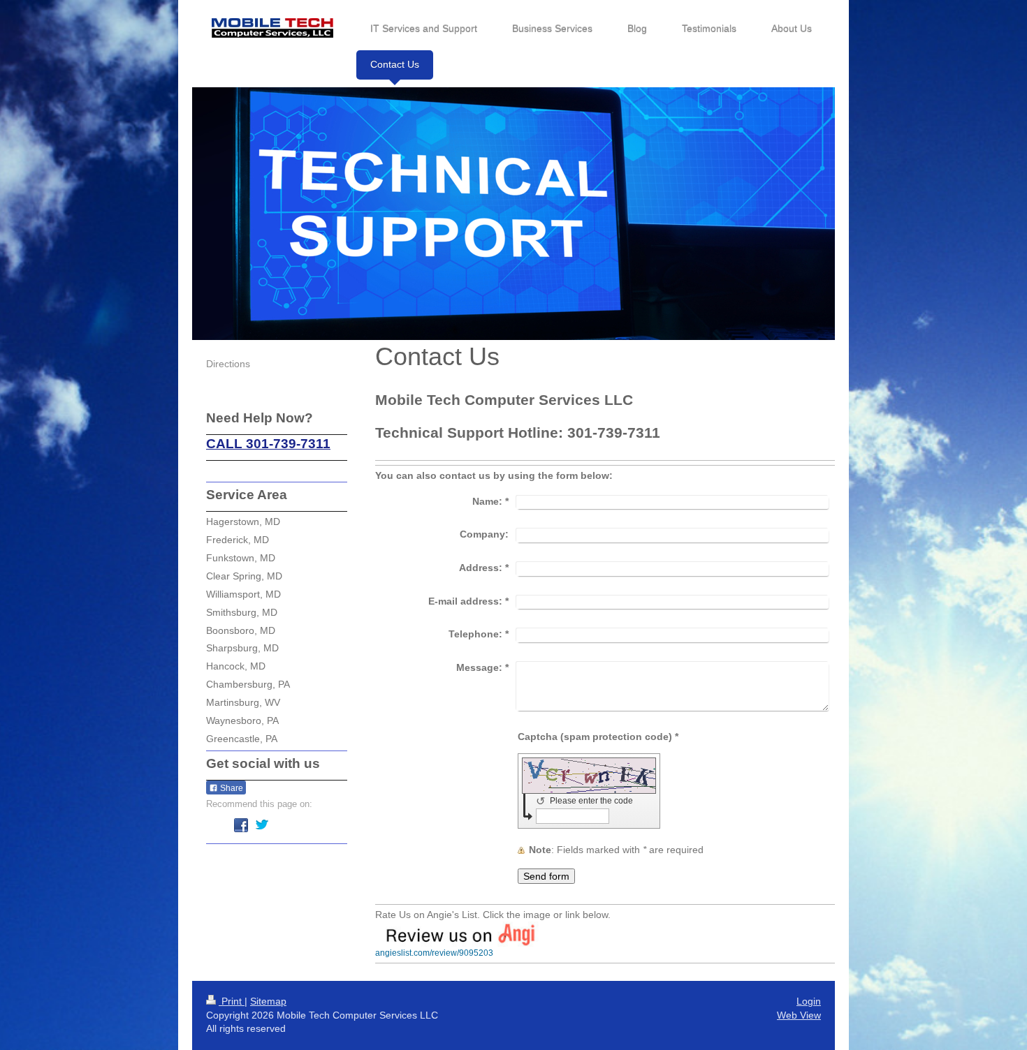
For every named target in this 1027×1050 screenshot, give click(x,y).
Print (232, 1001)
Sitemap (268, 1001)
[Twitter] (262, 825)
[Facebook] (241, 825)
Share (230, 788)
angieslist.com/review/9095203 (434, 953)
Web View (799, 1015)
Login (808, 1001)
